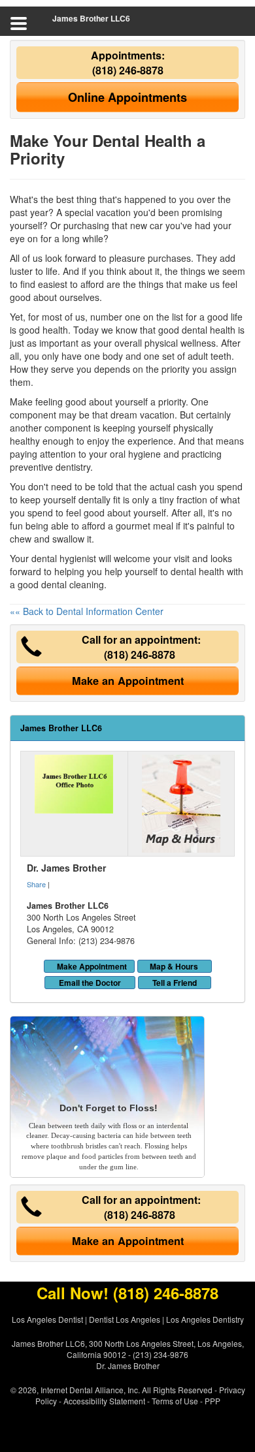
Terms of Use (175, 1400)
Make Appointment (92, 966)
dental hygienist (63, 558)
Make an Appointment (128, 680)
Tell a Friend (174, 982)
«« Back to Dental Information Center (86, 611)
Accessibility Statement (104, 1400)
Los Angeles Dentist (47, 1319)
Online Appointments (127, 97)
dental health (208, 329)
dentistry (73, 466)
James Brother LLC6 (91, 18)
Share (36, 884)
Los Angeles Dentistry (205, 1319)
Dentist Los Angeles (124, 1319)
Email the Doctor (90, 982)
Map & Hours (174, 966)
